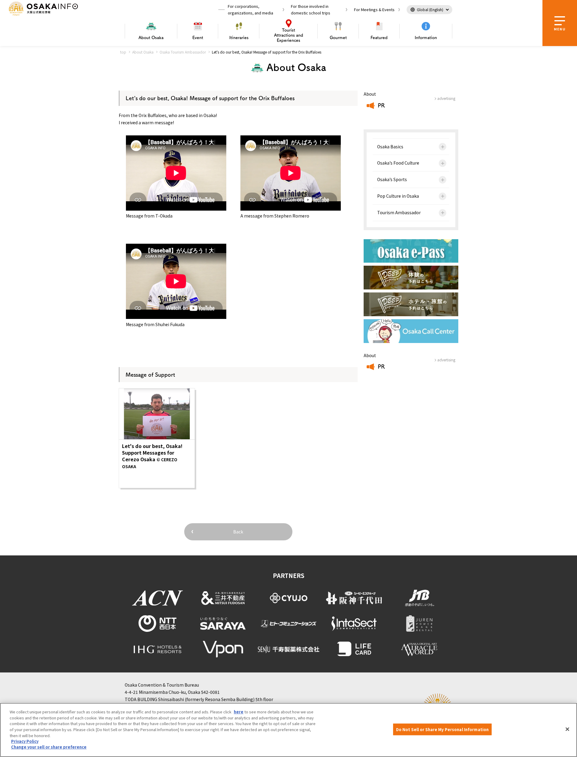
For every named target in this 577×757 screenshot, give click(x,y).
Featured (379, 38)
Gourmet (338, 38)
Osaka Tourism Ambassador (183, 51)
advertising (446, 98)
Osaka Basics (390, 147)
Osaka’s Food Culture (398, 163)
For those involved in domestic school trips (310, 9)
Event (197, 38)
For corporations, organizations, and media (250, 9)
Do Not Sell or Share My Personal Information (442, 729)
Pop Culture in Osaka (398, 196)
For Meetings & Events (374, 9)
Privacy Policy (24, 741)
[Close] (567, 729)
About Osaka (143, 51)
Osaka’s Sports (392, 179)
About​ (151, 38)
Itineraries (239, 38)
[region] (288, 730)
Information (426, 38)
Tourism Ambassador (399, 212)
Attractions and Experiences (288, 35)
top (123, 51)
